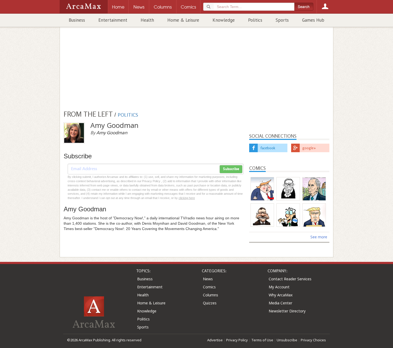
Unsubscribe (287, 340)
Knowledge (224, 20)
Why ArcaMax (280, 294)
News (208, 278)
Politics (255, 20)
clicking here (187, 198)
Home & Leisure (183, 20)
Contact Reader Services (290, 278)
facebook (267, 148)
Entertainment (112, 20)
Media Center (280, 302)
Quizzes (210, 302)
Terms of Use (262, 340)
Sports (282, 20)
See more (318, 236)
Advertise (215, 340)
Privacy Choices (313, 340)
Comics (209, 286)
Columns (210, 294)
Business (77, 20)
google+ (309, 148)
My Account (279, 286)
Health (147, 20)
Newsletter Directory (287, 310)
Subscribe (231, 169)
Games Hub (313, 20)
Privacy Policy (237, 340)
